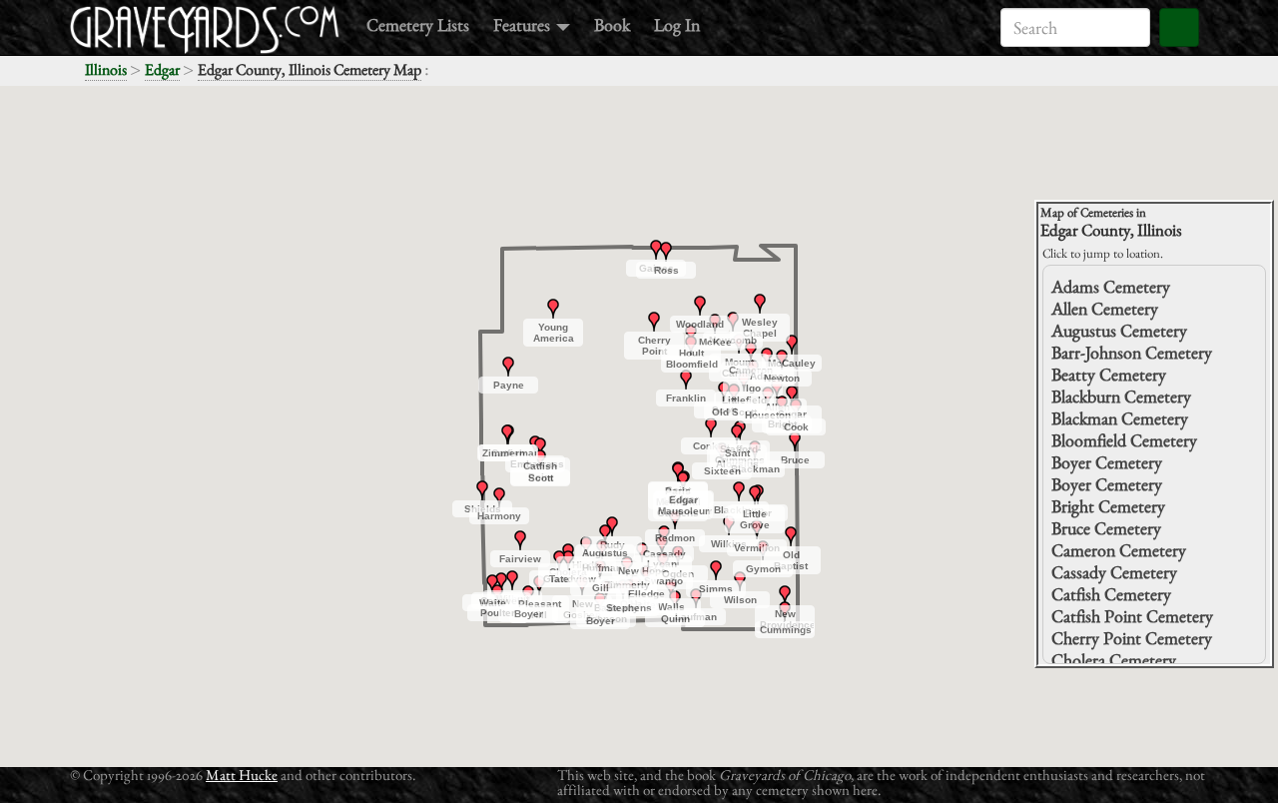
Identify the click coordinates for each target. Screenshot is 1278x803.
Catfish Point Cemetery (1132, 615)
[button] (767, 358)
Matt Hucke (242, 774)
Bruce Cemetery (1106, 527)
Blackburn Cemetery (1121, 396)
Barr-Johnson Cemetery (1131, 352)
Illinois (106, 69)
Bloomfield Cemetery (1124, 439)
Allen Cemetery (1104, 308)
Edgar (162, 69)
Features (523, 24)
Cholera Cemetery (1113, 659)
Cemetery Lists (417, 24)
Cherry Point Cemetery (1131, 637)
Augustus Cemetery (1119, 330)
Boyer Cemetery (1106, 461)
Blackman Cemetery (1119, 417)
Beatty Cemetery (1108, 374)
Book (612, 24)
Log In (677, 24)
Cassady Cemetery (1114, 571)
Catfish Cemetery (1111, 593)
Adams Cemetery (1110, 286)
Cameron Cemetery (1118, 549)
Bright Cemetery (1108, 505)
